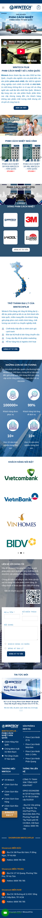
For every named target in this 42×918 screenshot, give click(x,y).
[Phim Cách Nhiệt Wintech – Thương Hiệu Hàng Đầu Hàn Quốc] (21, 7)
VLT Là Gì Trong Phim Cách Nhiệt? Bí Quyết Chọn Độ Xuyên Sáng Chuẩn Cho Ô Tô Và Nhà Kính (21, 703)
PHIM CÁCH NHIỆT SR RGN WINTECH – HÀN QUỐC (10, 166)
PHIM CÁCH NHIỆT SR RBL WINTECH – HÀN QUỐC (31, 166)
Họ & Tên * (9, 612)
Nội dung (8, 625)
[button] (3, 7)
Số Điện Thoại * (29, 613)
